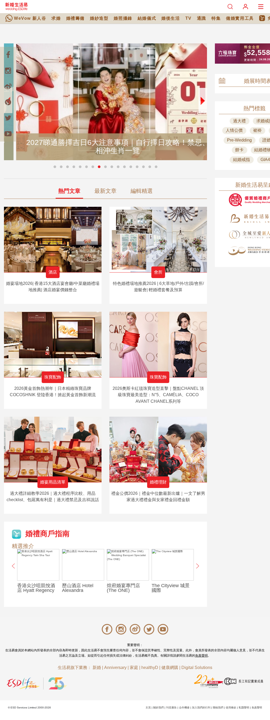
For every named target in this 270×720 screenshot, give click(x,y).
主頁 (148, 707)
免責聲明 (201, 655)
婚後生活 (170, 18)
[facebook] (8, 55)
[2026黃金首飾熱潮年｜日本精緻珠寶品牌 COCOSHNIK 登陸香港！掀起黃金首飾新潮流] (53, 344)
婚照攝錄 (123, 18)
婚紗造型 (99, 18)
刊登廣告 (171, 707)
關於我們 (158, 707)
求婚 (56, 18)
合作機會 (184, 707)
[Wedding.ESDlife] (16, 6)
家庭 (134, 667)
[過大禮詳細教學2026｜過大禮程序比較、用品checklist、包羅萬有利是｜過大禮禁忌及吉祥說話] (53, 449)
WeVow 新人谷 (30, 18)
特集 (216, 18)
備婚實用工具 (240, 18)
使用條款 (231, 707)
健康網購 (169, 667)
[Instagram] (8, 70)
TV (188, 18)
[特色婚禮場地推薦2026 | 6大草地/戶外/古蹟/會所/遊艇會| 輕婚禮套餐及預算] (158, 239)
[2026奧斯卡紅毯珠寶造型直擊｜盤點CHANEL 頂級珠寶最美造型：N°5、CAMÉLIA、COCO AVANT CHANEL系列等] (158, 344)
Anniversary (115, 667)
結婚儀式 (147, 18)
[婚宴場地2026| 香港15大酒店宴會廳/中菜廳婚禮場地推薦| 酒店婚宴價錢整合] (53, 239)
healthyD (149, 667)
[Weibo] (8, 86)
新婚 (97, 667)
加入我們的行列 (201, 707)
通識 (201, 18)
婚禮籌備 (75, 18)
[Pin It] (8, 102)
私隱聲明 (244, 707)
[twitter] (8, 118)
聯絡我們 (218, 707)
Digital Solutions (196, 667)
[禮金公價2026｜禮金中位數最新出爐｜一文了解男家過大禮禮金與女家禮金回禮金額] (158, 449)
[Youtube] (8, 134)
